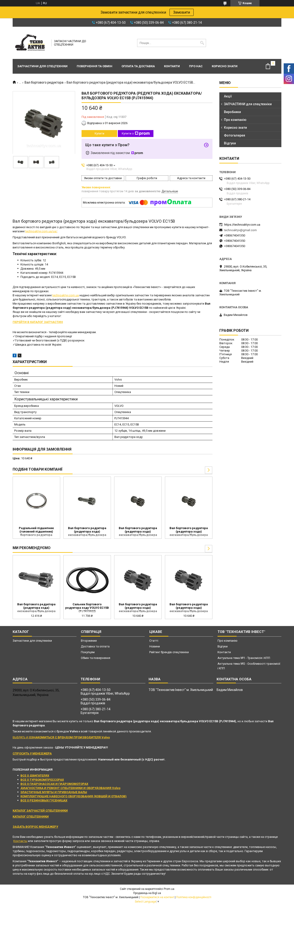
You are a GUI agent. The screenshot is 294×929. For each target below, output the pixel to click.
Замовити (181, 12)
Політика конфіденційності (193, 897)
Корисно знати (224, 66)
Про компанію (235, 120)
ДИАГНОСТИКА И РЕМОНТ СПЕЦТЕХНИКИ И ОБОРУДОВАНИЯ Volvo (70, 788)
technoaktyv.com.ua (65, 295)
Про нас (196, 66)
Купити (99, 133)
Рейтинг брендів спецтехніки (169, 652)
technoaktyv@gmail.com (240, 230)
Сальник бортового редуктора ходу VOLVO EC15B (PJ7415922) (87, 608)
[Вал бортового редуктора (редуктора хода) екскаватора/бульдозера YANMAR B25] (87, 501)
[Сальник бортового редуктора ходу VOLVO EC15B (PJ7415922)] (87, 579)
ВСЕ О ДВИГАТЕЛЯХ (34, 775)
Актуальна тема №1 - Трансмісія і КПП (244, 658)
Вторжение (89, 640)
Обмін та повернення (95, 658)
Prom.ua (169, 889)
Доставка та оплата (95, 646)
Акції (228, 96)
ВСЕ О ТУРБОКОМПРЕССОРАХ (42, 779)
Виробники (232, 112)
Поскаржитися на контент (157, 897)
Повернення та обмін (94, 66)
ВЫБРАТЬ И (61, 737)
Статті (153, 640)
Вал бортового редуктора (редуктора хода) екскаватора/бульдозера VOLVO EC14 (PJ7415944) (189, 531)
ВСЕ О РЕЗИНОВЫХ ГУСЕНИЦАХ (43, 800)
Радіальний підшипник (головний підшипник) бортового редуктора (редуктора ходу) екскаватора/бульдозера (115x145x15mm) (36, 531)
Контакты (20, 841)
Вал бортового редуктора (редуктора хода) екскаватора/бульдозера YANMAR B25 (87, 531)
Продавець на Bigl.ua (147, 893)
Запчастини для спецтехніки (42, 66)
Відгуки (230, 143)
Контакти (172, 66)
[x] (19, 356)
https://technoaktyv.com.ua (242, 224)
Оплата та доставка (138, 66)
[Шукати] (202, 43)
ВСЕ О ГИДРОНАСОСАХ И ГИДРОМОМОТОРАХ (54, 784)
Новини (154, 646)
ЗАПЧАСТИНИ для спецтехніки (248, 104)
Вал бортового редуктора (44, 82)
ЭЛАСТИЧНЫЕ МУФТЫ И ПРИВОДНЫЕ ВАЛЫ (53, 792)
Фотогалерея (234, 135)
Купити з (128, 133)
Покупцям (88, 652)
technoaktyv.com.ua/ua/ (41, 231)
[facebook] (15, 356)
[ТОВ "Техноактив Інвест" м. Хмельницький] (30, 43)
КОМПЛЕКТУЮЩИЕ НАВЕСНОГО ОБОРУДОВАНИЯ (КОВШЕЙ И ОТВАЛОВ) (73, 796)
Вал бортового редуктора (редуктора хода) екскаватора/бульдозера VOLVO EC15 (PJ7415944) (138, 531)
